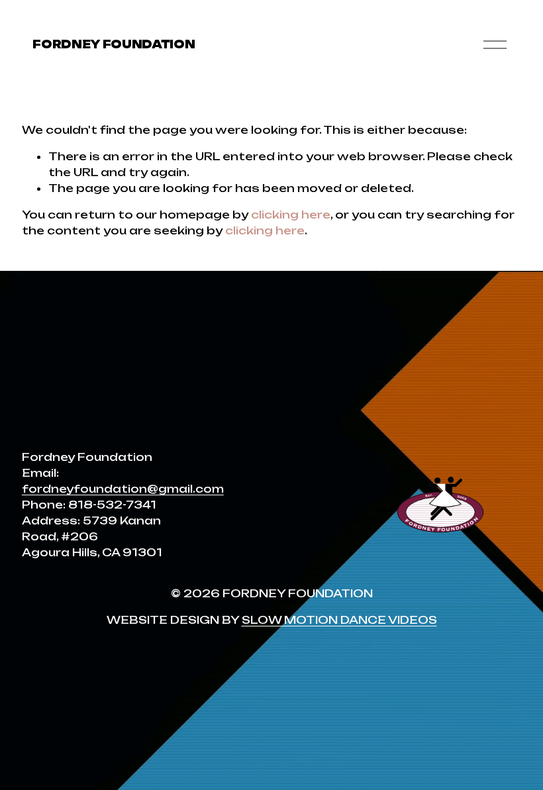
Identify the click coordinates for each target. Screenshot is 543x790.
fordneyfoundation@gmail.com (123, 488)
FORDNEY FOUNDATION (113, 44)
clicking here (290, 214)
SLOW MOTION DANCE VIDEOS (339, 619)
